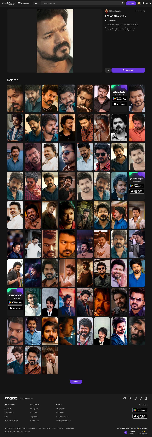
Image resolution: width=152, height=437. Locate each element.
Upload (131, 3)
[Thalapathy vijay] (85, 244)
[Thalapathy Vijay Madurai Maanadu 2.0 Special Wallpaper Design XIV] (33, 244)
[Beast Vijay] (15, 157)
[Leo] (85, 273)
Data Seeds (34, 421)
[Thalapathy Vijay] (50, 98)
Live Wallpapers (62, 417)
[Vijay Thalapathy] (67, 98)
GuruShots (34, 413)
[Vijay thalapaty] (33, 127)
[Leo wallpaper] (119, 186)
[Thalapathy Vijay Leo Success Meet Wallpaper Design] (33, 215)
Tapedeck (34, 417)
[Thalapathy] (15, 273)
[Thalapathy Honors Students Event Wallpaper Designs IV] (85, 157)
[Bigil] (67, 215)
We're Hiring (9, 413)
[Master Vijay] (50, 127)
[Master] (15, 98)
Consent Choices (44, 428)
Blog (6, 417)
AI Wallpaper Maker (63, 421)
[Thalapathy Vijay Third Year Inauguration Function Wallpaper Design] (50, 157)
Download (129, 70)
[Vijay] (85, 127)
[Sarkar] (50, 360)
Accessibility (70, 428)
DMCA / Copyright (58, 428)
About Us (8, 409)
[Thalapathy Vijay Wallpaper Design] (102, 331)
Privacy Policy (22, 428)
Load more (76, 381)
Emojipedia (34, 409)
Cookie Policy (32, 428)
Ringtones (60, 413)
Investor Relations (11, 421)
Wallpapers (60, 409)
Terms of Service (10, 428)
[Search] (123, 3)
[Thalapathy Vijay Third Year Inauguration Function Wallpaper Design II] (15, 215)
